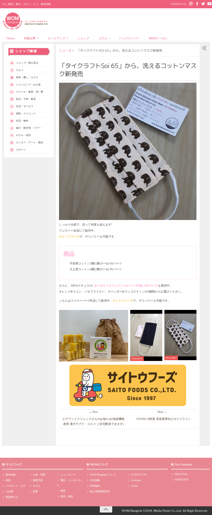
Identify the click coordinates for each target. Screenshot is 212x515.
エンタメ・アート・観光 (29, 142)
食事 (35, 491)
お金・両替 (39, 474)
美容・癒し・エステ (27, 77)
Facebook (136, 480)
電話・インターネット (70, 483)
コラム (102, 38)
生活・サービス (24, 106)
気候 (8, 480)
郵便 (62, 490)
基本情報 (11, 474)
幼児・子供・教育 (26, 99)
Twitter (134, 485)
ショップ (83, 38)
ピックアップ (56, 38)
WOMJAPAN (182, 479)
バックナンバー (129, 38)
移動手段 (38, 480)
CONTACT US (178, 4)
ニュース (65, 50)
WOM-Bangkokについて (103, 474)
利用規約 (95, 485)
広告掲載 (95, 480)
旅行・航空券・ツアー (28, 128)
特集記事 (30, 38)
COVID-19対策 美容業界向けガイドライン (163, 419)
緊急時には (12, 497)
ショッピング (67, 474)
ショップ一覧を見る (27, 62)
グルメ (19, 70)
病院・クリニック (26, 113)
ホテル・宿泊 (23, 135)
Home (11, 38)
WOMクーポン (158, 38)
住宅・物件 (22, 120)
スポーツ (21, 149)
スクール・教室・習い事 (29, 91)
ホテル (36, 485)
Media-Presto (181, 474)
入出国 (9, 491)
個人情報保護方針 (100, 491)
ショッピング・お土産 (28, 84)
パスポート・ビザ (15, 485)
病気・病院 (66, 496)
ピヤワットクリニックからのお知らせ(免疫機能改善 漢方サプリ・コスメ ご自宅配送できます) (93, 421)
